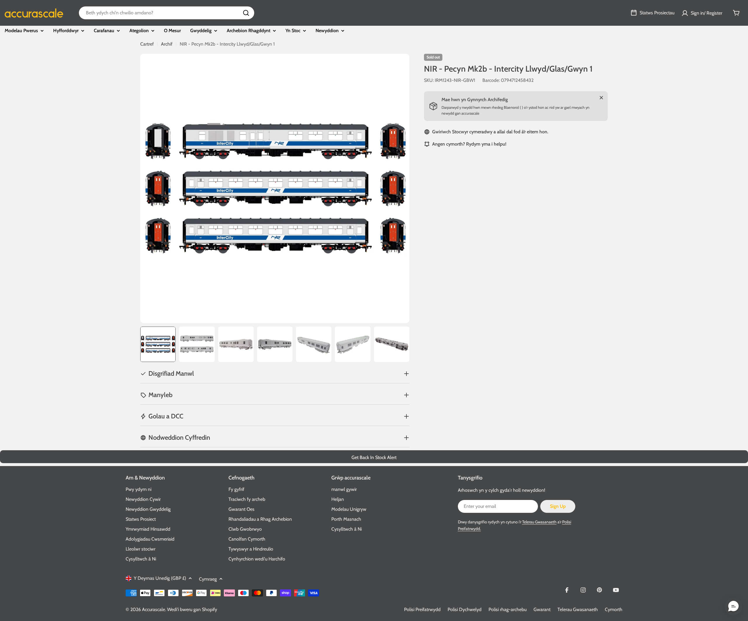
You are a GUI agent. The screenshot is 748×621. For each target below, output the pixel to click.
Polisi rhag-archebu (508, 609)
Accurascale (153, 609)
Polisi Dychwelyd (465, 609)
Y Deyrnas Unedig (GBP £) (160, 578)
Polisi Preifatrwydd (422, 609)
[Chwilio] (246, 12)
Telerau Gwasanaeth (539, 522)
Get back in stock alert (374, 457)
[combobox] (166, 12)
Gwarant (542, 609)
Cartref (147, 44)
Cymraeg (208, 579)
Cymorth (613, 609)
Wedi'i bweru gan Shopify (192, 609)
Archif (166, 44)
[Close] (601, 98)
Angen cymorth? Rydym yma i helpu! (469, 144)
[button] (733, 606)
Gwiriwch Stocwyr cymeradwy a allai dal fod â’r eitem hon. (490, 131)
